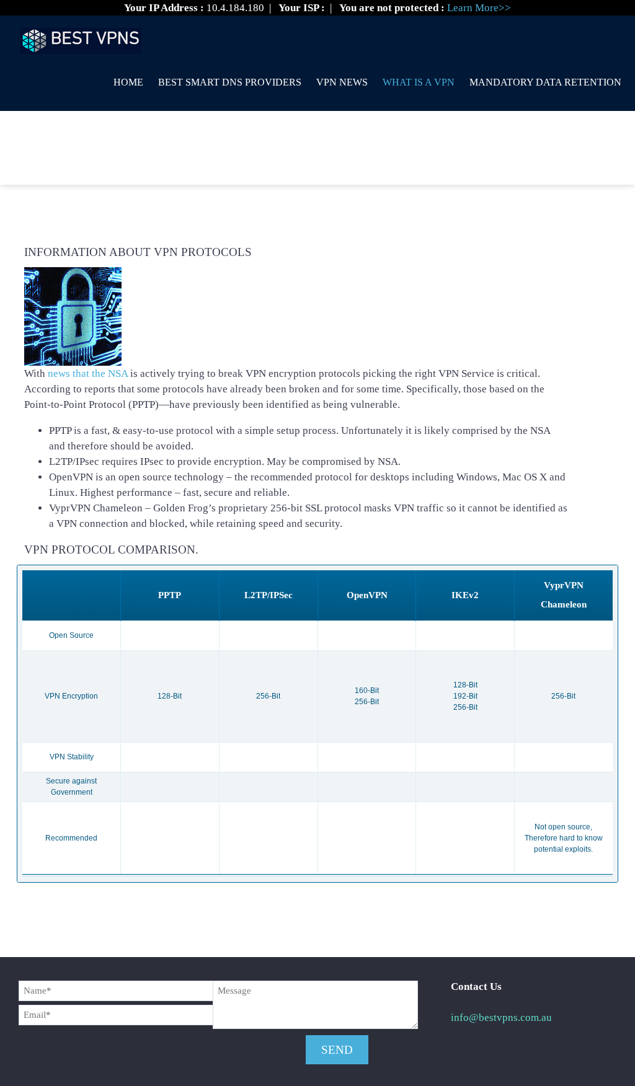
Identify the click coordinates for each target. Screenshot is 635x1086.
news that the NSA (88, 373)
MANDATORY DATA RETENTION (545, 82)
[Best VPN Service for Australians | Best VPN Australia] (80, 36)
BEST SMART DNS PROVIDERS (229, 82)
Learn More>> (479, 8)
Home (128, 82)
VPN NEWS (342, 82)
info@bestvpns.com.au (501, 1017)
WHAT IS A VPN (419, 82)
